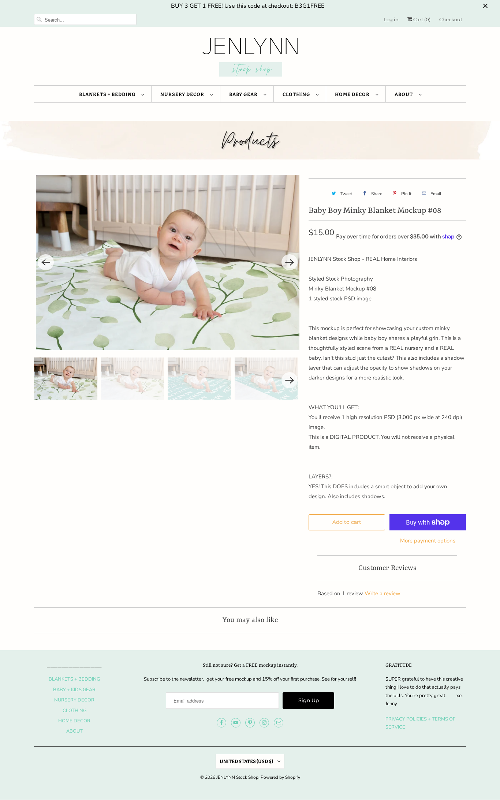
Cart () (421, 19)
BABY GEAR (244, 94)
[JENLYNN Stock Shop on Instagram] (264, 722)
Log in (391, 19)
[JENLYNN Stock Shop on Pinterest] (250, 722)
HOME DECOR (353, 94)
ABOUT (405, 94)
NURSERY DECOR (183, 94)
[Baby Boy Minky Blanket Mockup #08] (167, 263)
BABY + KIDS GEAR (74, 689)
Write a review (382, 593)
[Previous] (46, 262)
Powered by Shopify (280, 777)
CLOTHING (297, 94)
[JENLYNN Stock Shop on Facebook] (221, 722)
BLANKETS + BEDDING (108, 94)
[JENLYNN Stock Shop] (250, 58)
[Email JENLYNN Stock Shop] (278, 722)
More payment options (427, 540)
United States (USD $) (247, 761)
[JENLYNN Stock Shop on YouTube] (235, 722)
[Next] (289, 262)
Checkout (450, 19)
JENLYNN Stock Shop (237, 777)
